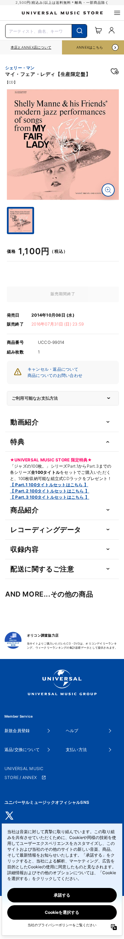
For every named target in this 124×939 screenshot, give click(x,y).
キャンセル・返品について (53, 369)
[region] (31, 47)
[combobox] (46, 30)
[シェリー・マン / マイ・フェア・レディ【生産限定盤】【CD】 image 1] (63, 145)
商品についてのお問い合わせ (55, 375)
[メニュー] (117, 12)
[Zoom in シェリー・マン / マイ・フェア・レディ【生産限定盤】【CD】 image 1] (108, 190)
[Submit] (79, 31)
